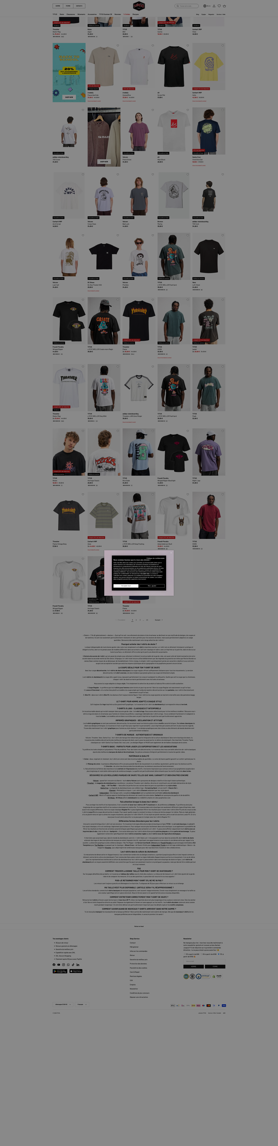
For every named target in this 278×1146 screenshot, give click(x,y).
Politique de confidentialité (156, 558)
